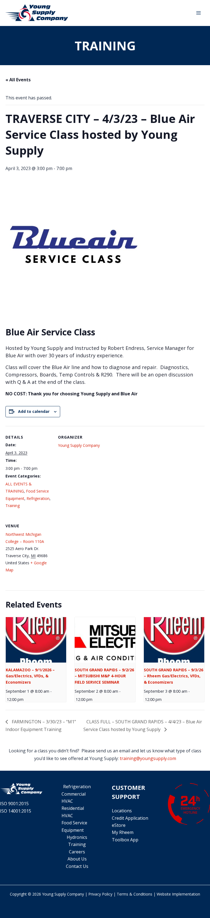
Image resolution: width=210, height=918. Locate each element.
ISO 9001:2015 (14, 804)
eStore (119, 825)
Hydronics (77, 837)
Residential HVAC (73, 811)
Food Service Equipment (74, 826)
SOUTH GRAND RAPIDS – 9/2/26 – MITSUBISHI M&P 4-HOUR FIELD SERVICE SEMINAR (104, 676)
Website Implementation (178, 894)
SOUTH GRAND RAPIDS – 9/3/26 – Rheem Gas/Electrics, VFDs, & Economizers (173, 676)
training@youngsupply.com (148, 758)
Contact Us (77, 866)
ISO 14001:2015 (15, 811)
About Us (77, 859)
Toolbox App (125, 840)
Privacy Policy (100, 894)
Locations (122, 811)
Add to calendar (33, 411)
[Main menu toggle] (198, 13)
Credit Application (130, 818)
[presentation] (36, 640)
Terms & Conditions (134, 894)
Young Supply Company (79, 445)
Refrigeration (38, 498)
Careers (77, 852)
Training (12, 505)
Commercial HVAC (74, 797)
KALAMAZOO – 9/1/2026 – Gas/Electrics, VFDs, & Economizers (30, 676)
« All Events (18, 80)
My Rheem (122, 832)
